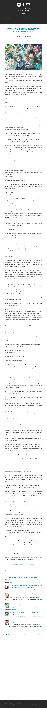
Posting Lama (39, 634)
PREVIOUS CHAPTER (18, 564)
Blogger (19, 703)
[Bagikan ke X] (7, 579)
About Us (8, 18)
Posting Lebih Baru (9, 634)
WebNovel (26, 31)
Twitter (21, 577)
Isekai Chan (12, 703)
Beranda (24, 634)
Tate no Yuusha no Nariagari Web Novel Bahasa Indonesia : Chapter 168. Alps (26, 604)
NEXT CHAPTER (30, 564)
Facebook (17, 577)
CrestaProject (10, 704)
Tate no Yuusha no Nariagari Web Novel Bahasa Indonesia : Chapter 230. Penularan (23, 29)
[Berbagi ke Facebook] (9, 579)
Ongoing (13, 18)
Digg (36, 577)
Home (4, 18)
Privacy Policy (39, 704)
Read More (38, 591)
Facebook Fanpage (30, 18)
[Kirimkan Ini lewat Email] (5, 579)
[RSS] (41, 704)
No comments (32, 31)
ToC (25, 564)
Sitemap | (35, 704)
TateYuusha (21, 31)
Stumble (31, 577)
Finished (23, 18)
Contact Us (42, 18)
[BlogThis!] (6, 579)
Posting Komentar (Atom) (15, 698)
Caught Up (18, 18)
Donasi (37, 18)
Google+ (26, 577)
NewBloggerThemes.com (22, 704)
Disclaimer (23, 22)
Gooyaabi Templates (34, 704)
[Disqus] (23, 652)
